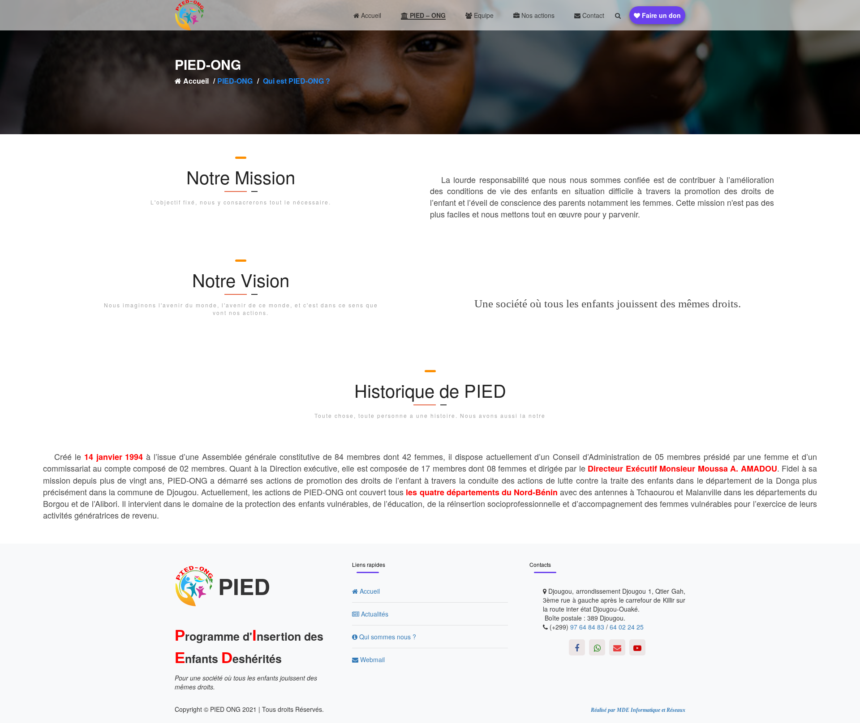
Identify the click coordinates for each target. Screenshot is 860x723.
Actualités (373, 613)
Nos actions (537, 15)
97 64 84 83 (587, 626)
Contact (592, 15)
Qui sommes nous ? (386, 636)
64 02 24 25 (627, 626)
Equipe (483, 15)
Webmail (371, 659)
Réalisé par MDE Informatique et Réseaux (638, 710)
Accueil (370, 15)
